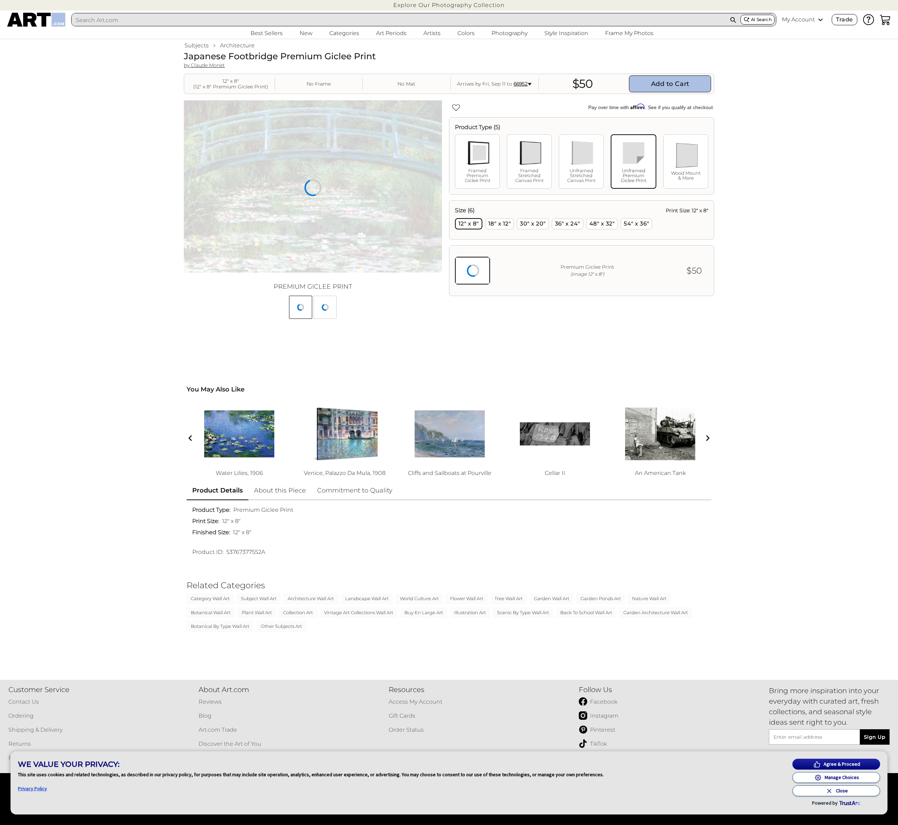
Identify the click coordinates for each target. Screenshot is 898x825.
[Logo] (36, 20)
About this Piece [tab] (280, 490)
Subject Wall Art (258, 598)
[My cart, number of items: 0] (885, 19)
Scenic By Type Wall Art (523, 612)
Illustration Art (470, 612)
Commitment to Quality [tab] (355, 490)
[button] (449, 5)
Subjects (197, 45)
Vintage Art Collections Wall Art (358, 612)
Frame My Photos (629, 33)
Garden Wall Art (551, 598)
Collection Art (298, 612)
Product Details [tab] (217, 490)
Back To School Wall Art (586, 612)
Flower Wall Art (466, 598)
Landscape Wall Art (367, 598)
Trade (844, 19)
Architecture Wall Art (311, 598)
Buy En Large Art (423, 612)
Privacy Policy (32, 788)
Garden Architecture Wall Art (655, 612)
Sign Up (874, 737)
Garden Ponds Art (601, 598)
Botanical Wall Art (210, 612)
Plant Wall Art (257, 612)
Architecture (237, 45)
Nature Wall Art (649, 598)
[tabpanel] (581, 248)
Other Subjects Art (281, 626)
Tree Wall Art (509, 598)
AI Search (761, 19)
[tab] (477, 161)
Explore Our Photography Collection (449, 5)
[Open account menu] (820, 19)
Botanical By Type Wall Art (220, 626)
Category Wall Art (210, 598)
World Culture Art (419, 598)
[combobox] (399, 20)
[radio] (468, 223)
